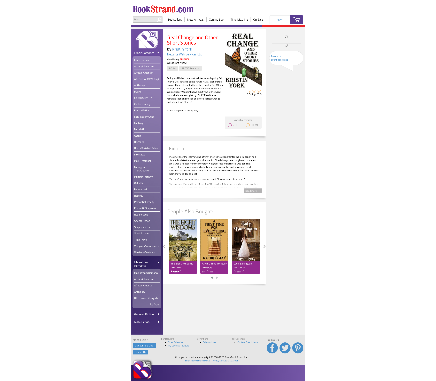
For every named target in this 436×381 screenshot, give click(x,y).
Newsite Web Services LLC (184, 54)
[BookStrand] (163, 8)
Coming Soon (217, 19)
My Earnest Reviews (178, 345)
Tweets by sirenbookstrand (279, 57)
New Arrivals (195, 19)
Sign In (279, 19)
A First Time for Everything (214, 263)
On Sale (258, 19)
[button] (212, 277)
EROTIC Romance (190, 68)
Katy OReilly (239, 267)
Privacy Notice (219, 360)
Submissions (209, 342)
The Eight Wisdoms (181, 263)
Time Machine (239, 19)
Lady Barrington (242, 263)
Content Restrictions (247, 342)
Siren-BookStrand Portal (197, 360)
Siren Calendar (175, 342)
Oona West (175, 267)
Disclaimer (233, 360)
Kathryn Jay (207, 267)
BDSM (172, 68)
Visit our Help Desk (144, 345)
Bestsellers (174, 19)
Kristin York (182, 49)
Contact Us (140, 352)
